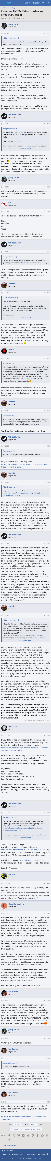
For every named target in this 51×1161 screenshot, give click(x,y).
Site (43, 1154)
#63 (48, 187)
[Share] (44, 33)
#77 (48, 1001)
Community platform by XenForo (21, 1159)
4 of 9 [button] (25, 1124)
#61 (48, 33)
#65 (48, 252)
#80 (48, 1102)
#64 (48, 211)
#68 (48, 411)
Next (33, 1124)
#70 (48, 482)
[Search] (48, 2)
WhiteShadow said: (10, 38)
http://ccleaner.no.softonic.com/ (32, 860)
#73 (48, 736)
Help (38, 1154)
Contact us (6, 1154)
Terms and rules (17, 1154)
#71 (48, 543)
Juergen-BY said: (9, 128)
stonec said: (7, 416)
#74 (48, 813)
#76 (48, 913)
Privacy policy (30, 1154)
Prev (18, 1124)
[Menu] (3, 2)
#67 (48, 358)
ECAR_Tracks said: (9, 298)
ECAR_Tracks (7, 18)
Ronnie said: (7, 363)
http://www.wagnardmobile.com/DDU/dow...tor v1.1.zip (25, 849)
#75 (48, 883)
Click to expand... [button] (25, 149)
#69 (48, 446)
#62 (48, 124)
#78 (48, 1039)
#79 (48, 1058)
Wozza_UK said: (8, 817)
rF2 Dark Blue (8, 1151)
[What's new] (43, 2)
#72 (48, 615)
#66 (48, 293)
